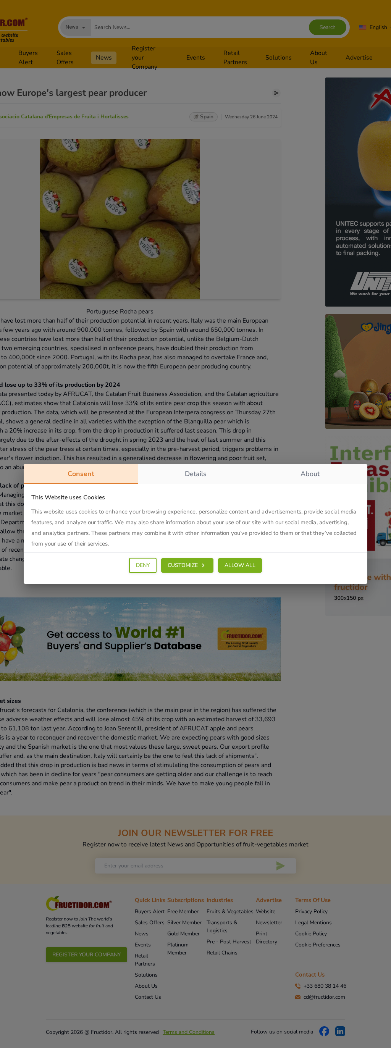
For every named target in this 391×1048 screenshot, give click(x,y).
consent (81, 473)
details (196, 473)
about (310, 473)
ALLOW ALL (240, 565)
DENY (143, 565)
